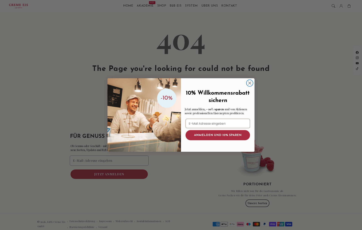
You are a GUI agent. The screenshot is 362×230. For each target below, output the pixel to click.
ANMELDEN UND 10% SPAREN (218, 135)
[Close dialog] (249, 83)
